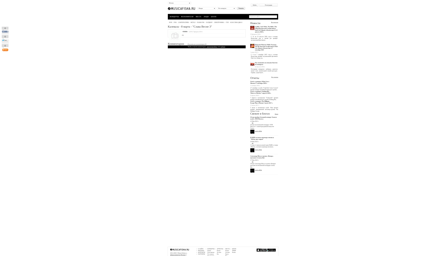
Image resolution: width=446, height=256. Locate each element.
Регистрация (268, 5)
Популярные (210, 252)
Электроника (219, 22)
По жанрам (210, 254)
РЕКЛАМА (201, 250)
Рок (175, 22)
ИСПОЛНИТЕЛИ (187, 17)
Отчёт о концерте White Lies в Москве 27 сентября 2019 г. (259, 82)
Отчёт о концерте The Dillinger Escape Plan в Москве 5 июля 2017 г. (261, 102)
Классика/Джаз (236, 22)
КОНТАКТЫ (201, 252)
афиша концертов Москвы (177, 255)
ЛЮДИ (206, 17)
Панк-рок (200, 22)
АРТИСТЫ (220, 248)
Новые (209, 250)
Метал (193, 22)
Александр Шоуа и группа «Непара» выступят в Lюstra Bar (261, 157)
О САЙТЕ (200, 248)
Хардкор (209, 22)
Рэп (227, 22)
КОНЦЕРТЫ (174, 17)
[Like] (5, 49)
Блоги (276, 114)
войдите (223, 47)
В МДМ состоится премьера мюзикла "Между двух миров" (262, 138)
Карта (227, 254)
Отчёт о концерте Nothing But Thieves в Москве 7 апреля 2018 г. (260, 92)
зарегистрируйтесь (212, 47)
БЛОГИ (213, 17)
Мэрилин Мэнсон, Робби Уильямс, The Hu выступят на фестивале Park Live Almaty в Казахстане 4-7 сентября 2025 (266, 47)
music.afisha (258, 131)
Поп (170, 22)
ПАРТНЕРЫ (201, 254)
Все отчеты (274, 77)
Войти (254, 5)
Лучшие (219, 252)
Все (218, 254)
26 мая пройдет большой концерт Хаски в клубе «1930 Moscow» (263, 118)
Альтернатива (183, 22)
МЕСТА (198, 17)
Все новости (274, 22)
